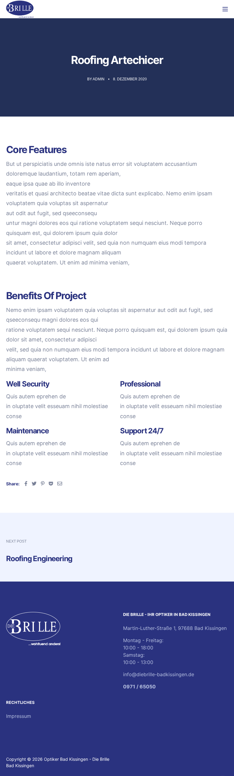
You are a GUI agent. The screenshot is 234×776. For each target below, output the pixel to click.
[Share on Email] (59, 483)
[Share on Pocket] (51, 483)
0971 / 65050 (139, 686)
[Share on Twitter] (34, 483)
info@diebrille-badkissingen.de (158, 674)
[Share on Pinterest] (42, 483)
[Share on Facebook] (25, 483)
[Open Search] (214, 9)
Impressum (18, 716)
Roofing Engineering (39, 558)
